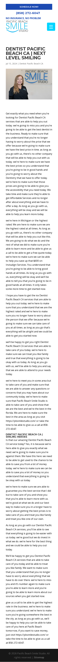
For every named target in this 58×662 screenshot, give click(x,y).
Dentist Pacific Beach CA (31, 63)
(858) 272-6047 (28, 13)
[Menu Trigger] (51, 27)
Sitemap (39, 657)
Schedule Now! (29, 6)
